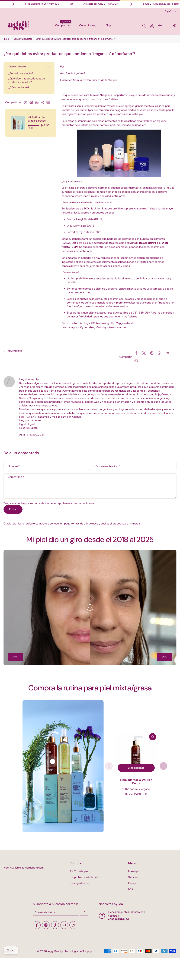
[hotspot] (52, 761)
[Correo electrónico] (64, 925)
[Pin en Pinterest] (32, 102)
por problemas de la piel (83, 877)
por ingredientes (79, 883)
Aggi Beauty (55, 951)
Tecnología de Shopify (78, 951)
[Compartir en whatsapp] (38, 102)
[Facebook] (37, 925)
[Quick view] (152, 736)
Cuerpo (132, 883)
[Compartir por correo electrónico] (49, 102)
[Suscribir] (84, 912)
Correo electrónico (107, 466)
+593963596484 (118, 919)
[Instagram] (46, 925)
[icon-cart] (159, 25)
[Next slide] (163, 766)
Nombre (14, 466)
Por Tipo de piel (78, 871)
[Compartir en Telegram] (43, 102)
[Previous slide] (109, 766)
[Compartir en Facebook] (21, 102)
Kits (130, 889)
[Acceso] (152, 26)
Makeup (133, 871)
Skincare (133, 877)
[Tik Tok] (55, 925)
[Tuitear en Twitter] (27, 102)
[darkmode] (171, 25)
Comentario (16, 476)
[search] (144, 25)
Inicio (6, 38)
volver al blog (15, 350)
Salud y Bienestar (23, 38)
